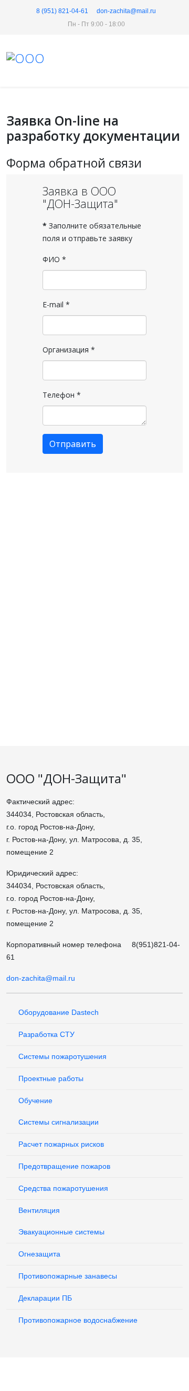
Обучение (34, 1100)
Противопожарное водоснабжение (77, 1320)
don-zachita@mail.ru (126, 11)
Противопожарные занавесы (66, 1276)
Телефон (62, 395)
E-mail (56, 304)
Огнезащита (38, 1254)
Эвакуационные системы (60, 1232)
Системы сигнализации (57, 1122)
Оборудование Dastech (57, 1012)
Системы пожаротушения (61, 1056)
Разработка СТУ (45, 1034)
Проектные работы (49, 1078)
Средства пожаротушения (62, 1188)
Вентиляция (38, 1210)
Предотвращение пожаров (63, 1166)
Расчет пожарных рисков (60, 1144)
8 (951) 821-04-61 (62, 11)
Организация (69, 350)
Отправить (72, 444)
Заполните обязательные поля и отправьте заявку (92, 232)
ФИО (54, 259)
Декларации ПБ (44, 1298)
